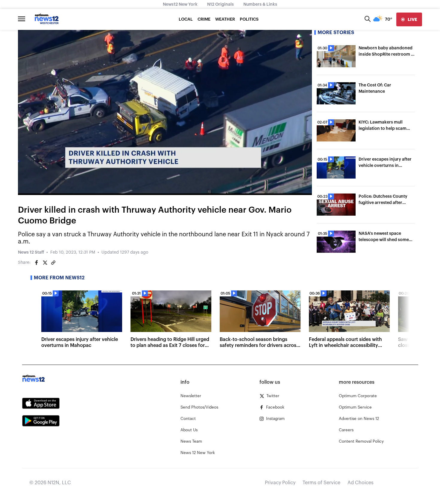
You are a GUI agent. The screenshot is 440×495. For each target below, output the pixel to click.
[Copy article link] (53, 262)
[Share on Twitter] (45, 262)
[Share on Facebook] (36, 262)
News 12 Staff (31, 252)
